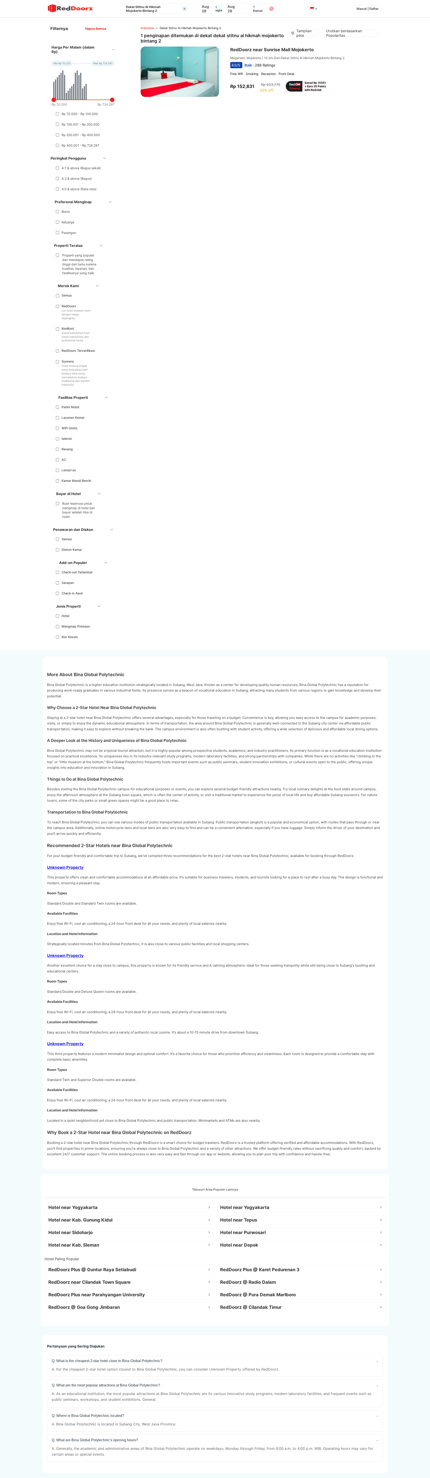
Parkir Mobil (70, 407)
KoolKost (68, 328)
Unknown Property (65, 867)
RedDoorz (69, 306)
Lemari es (69, 470)
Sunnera (68, 361)
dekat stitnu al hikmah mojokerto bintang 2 (190, 28)
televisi (67, 438)
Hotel (65, 616)
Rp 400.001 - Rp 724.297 (80, 145)
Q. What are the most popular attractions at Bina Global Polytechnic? (106, 1385)
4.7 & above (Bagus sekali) (81, 168)
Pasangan (69, 233)
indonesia (147, 28)
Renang (67, 449)
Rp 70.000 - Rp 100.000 (80, 114)
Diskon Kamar (72, 549)
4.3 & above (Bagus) (77, 178)
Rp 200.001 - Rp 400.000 (81, 135)
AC (64, 459)
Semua (67, 295)
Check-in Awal (72, 593)
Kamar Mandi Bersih (76, 481)
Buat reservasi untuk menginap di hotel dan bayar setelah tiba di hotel (78, 510)
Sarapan (68, 583)
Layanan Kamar (73, 417)
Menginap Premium (76, 626)
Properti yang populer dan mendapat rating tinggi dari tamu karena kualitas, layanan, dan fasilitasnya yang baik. (79, 264)
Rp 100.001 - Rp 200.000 (80, 124)
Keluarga (68, 222)
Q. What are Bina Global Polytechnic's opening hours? (95, 1440)
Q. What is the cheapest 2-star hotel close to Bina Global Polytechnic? (107, 1361)
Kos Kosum (70, 637)
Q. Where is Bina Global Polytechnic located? (88, 1416)
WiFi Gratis (69, 428)
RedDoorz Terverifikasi (78, 350)
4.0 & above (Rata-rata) (79, 189)
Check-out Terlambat (77, 572)
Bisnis (66, 212)
